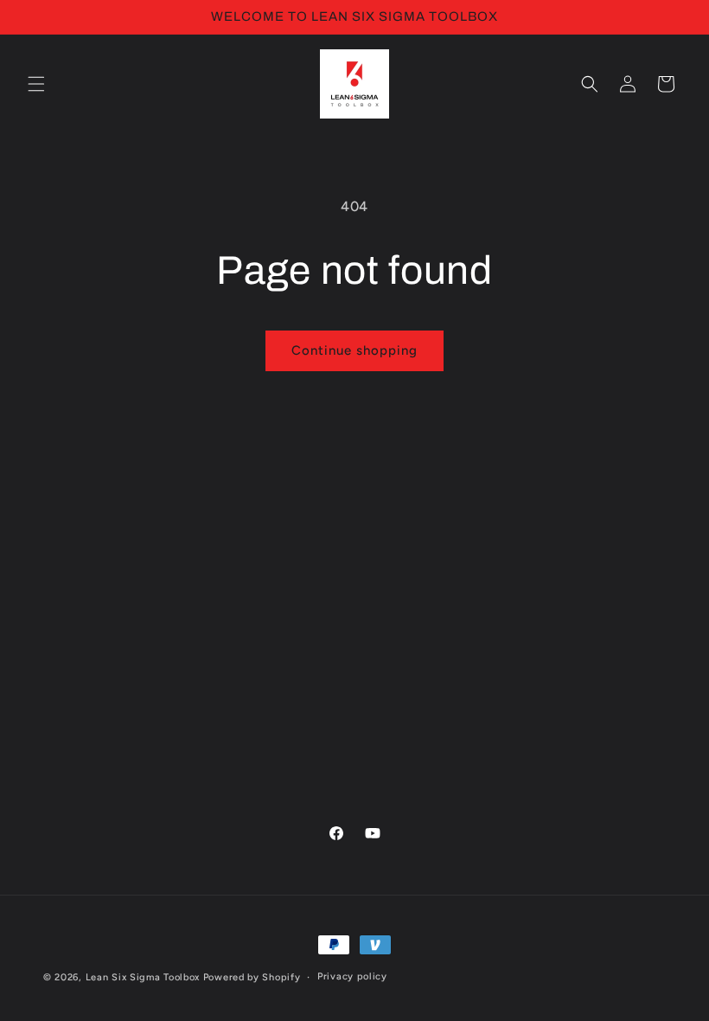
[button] (36, 84)
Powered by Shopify (252, 977)
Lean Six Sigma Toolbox (143, 977)
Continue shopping (354, 350)
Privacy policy (352, 976)
